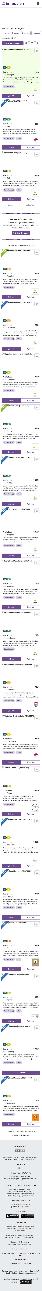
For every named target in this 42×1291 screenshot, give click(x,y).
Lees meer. (32, 1279)
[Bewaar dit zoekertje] (37, 51)
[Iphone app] (27, 1216)
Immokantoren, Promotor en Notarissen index (21, 1255)
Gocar (16, 1157)
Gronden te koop (10, 1228)
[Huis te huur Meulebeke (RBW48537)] (21, 622)
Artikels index (21, 1260)
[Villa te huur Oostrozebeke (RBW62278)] (21, 725)
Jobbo (21, 1159)
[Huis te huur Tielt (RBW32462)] (21, 162)
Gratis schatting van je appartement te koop (20, 1193)
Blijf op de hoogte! (22, 233)
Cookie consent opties (27, 1273)
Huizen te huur (11, 1235)
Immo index (21, 1222)
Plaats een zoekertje (21, 1173)
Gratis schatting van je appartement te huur (20, 1196)
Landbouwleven (31, 1157)
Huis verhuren (25, 1176)
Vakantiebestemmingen (21, 1263)
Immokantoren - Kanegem (21, 1135)
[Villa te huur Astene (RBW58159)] (21, 777)
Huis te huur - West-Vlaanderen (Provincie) (20, 1132)
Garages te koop (20, 1230)
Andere (20, 1181)
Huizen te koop (11, 1226)
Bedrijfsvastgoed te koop (27, 1228)
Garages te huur (29, 1237)
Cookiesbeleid (12, 1273)
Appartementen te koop (26, 1226)
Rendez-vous (30, 1159)
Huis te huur (7, 72)
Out (15, 1159)
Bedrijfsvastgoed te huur (13, 1237)
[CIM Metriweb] (26, 1282)
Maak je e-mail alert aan (20, 1249)
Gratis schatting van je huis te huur (20, 1191)
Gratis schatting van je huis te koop (20, 1189)
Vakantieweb (7, 1157)
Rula (22, 1157)
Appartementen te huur (26, 1235)
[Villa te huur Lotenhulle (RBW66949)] (21, 363)
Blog (19, 1168)
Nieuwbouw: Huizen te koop (20, 1242)
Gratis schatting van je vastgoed (21, 1186)
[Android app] (12, 1216)
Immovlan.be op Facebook (21, 1204)
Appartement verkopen (11, 1179)
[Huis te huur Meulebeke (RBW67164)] (21, 570)
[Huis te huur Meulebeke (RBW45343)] (21, 674)
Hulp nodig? (34, 1271)
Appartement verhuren (28, 1179)
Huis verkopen (14, 1176)
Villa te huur (7, 377)
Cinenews (8, 1159)
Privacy (5, 1271)
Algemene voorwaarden (18, 1271)
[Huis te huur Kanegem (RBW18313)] (21, 59)
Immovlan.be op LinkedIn (20, 1206)
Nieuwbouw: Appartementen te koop (20, 1244)
